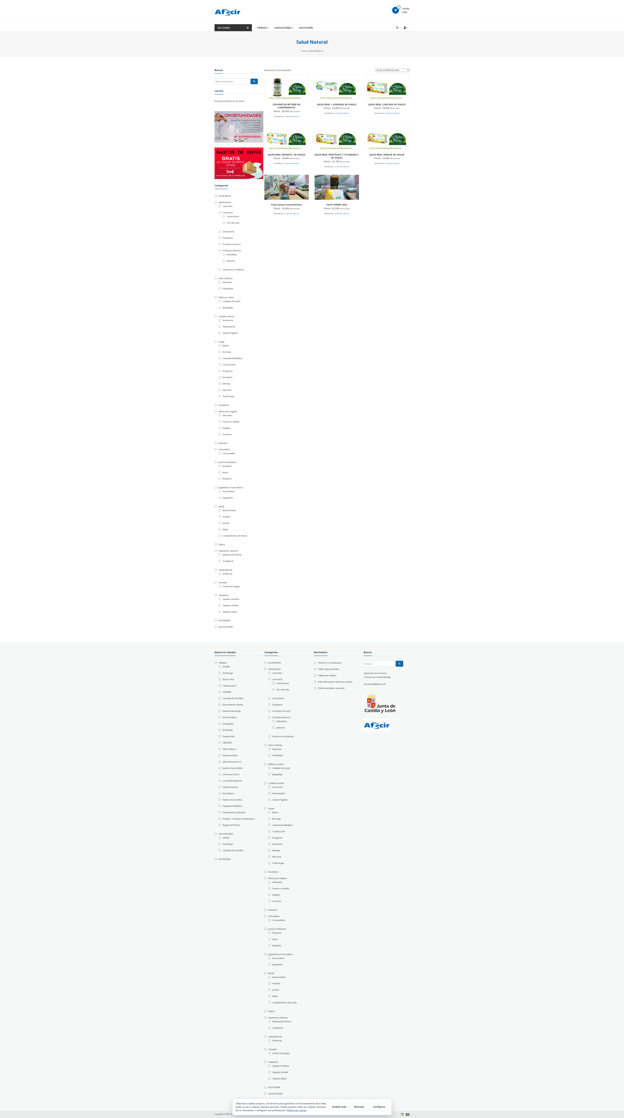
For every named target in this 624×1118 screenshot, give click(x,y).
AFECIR (226, 837)
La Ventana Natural (291, 116)
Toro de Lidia (233, 222)
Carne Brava (233, 216)
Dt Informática (229, 717)
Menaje (226, 383)
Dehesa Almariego (232, 711)
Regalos (227, 428)
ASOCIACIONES (282, 27)
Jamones (231, 260)
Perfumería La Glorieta (234, 812)
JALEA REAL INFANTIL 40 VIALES (286, 154)
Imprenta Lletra (230, 755)
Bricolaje (227, 351)
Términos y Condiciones (330, 662)
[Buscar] (254, 81)
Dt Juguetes (228, 723)
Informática (224, 449)
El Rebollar (228, 730)
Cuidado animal (226, 316)
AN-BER (226, 666)
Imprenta (227, 282)
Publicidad (228, 288)
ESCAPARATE (225, 195)
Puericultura (229, 491)
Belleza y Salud (226, 297)
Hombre (227, 516)
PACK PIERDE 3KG (336, 204)
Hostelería (224, 405)
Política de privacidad (328, 669)
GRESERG (227, 742)
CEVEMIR (227, 692)
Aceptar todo (339, 1106)
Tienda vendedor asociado (331, 688)
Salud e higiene (230, 332)
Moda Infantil (229, 510)
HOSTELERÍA (306, 27)
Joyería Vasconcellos (233, 768)
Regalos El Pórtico (231, 825)
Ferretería (227, 377)
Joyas (225, 472)
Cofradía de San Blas (233, 698)
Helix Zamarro (230, 749)
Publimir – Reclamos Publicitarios (239, 818)
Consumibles (229, 453)
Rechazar (359, 1106)
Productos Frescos (232, 244)
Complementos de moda (235, 535)
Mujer (225, 529)
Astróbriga (228, 673)
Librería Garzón (230, 787)
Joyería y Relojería (227, 462)
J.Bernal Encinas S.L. (232, 761)
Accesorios (228, 320)
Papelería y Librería (228, 550)
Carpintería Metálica (232, 358)
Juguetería (228, 497)
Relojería (227, 478)
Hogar (222, 341)
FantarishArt (229, 736)
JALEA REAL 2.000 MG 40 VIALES (387, 104)
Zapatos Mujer (230, 611)
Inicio (304, 50)
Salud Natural (225, 569)
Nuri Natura (228, 793)
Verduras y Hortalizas (233, 269)
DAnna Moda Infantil (233, 704)
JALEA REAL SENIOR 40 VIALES (386, 154)
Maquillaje (228, 307)
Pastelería (228, 237)
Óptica (222, 544)
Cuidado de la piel (231, 301)
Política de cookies (327, 675)
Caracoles (228, 206)
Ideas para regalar (228, 411)
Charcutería (228, 231)
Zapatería (223, 595)
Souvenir (227, 434)
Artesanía (227, 415)
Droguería (228, 370)
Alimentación (225, 202)
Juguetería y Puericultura (231, 487)
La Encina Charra (231, 774)
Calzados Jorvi (230, 685)
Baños (226, 345)
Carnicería (228, 212)
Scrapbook (228, 561)
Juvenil (226, 523)
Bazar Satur (228, 679)
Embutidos (232, 254)
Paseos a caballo (231, 421)
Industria (223, 443)
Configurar (379, 1106)
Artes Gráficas (226, 278)
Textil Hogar (228, 396)
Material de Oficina (232, 554)
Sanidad (223, 582)
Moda (221, 506)
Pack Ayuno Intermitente (286, 204)
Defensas (227, 573)
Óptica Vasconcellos (232, 799)
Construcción (229, 364)
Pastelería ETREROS (232, 806)
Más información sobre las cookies (335, 681)
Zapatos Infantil (230, 605)
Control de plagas (231, 586)
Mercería (227, 389)
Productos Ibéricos (232, 250)
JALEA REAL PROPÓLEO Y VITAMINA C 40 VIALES (337, 156)
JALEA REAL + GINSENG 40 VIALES (336, 104)
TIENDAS (262, 27)
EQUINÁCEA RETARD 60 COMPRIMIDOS (286, 106)
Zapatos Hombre (231, 599)
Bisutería (227, 466)
